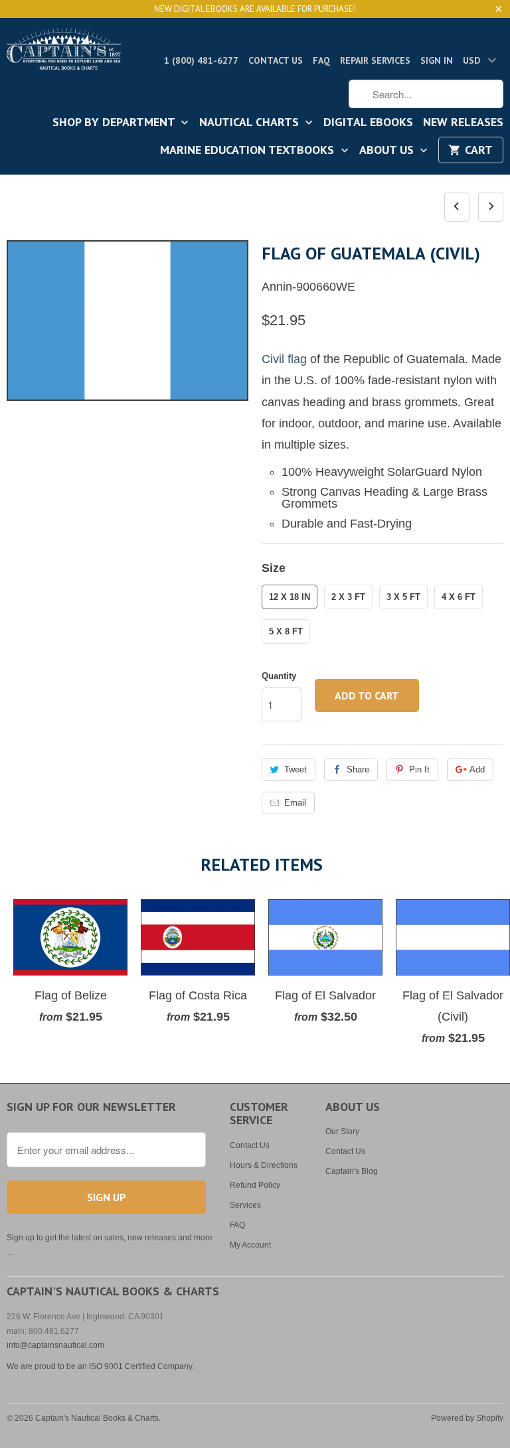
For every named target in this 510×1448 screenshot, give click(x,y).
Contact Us (275, 60)
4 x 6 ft (458, 597)
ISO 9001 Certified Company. (141, 1366)
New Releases (463, 122)
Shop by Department (115, 122)
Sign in (436, 60)
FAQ (321, 60)
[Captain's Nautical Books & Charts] (64, 53)
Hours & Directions (264, 1165)
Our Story (342, 1131)
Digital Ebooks (368, 122)
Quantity (279, 676)
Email (295, 803)
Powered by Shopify (467, 1418)
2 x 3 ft (348, 597)
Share (358, 769)
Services (245, 1205)
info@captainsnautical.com (55, 1345)
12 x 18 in (289, 597)
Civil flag (284, 359)
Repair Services (375, 60)
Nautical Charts (250, 122)
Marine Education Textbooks (248, 150)
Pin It (419, 769)
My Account (250, 1245)
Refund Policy (255, 1185)
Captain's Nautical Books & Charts (97, 1418)
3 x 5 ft (403, 597)
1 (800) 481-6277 (201, 60)
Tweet (295, 769)
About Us (388, 150)
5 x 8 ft (286, 631)
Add (477, 769)
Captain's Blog (351, 1171)
